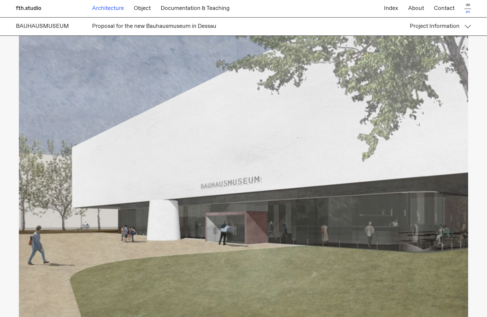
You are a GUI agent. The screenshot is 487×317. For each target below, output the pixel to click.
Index (391, 8)
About (416, 8)
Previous (122, 176)
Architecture (108, 8)
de (468, 5)
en (468, 12)
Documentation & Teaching (195, 8)
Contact (444, 8)
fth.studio (28, 8)
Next (365, 176)
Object (142, 8)
